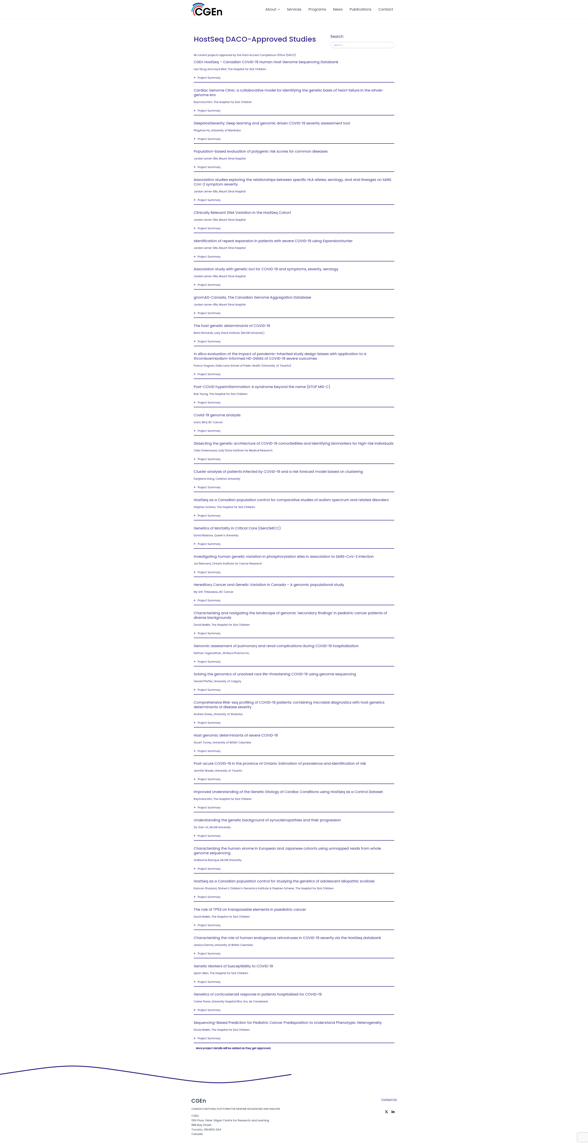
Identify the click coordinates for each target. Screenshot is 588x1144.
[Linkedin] (394, 1112)
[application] (278, 9)
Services (294, 9)
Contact (385, 9)
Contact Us (389, 1099)
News (338, 9)
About (270, 9)
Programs (317, 9)
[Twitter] (387, 1112)
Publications (360, 9)
